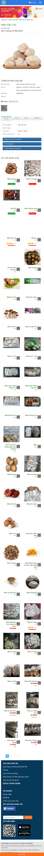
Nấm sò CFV (11, 356)
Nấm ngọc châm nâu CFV (31, 387)
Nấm (35, 445)
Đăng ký (6, 797)
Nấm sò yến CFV (31, 327)
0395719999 (27, 850)
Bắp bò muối (11, 297)
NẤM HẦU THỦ (13, 101)
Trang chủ (4, 19)
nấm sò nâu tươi (10, 711)
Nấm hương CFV (31, 415)
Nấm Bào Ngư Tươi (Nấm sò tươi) (11, 624)
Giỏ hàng (33, 2)
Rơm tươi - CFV (31, 356)
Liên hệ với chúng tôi (11, 780)
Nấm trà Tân (11, 327)
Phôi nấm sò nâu (31, 740)
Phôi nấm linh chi (31, 681)
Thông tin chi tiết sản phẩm (13, 139)
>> (19, 756)
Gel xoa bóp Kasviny (11, 269)
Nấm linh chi (11, 238)
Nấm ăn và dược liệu (26, 19)
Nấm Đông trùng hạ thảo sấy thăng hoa (30, 565)
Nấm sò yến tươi (10, 593)
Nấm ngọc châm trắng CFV (10, 387)
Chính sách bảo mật (10, 801)
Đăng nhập (7, 794)
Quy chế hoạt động (10, 773)
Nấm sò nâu (11, 681)
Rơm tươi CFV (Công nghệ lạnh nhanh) (10, 447)
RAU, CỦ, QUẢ (13, 19)
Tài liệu (5, 770)
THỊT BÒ (13, 208)
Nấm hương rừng (30, 208)
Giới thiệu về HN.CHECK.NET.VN (15, 767)
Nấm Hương (11, 563)
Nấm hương (11, 179)
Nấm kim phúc (31, 504)
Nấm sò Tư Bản (31, 179)
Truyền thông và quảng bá (12, 148)
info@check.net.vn (11, 852)
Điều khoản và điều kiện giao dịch (16, 777)
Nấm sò (34, 238)
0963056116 (35, 850)
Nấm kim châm (31, 297)
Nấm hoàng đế (32, 593)
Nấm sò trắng (32, 474)
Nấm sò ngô (11, 652)
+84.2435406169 (13, 850)
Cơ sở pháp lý (8, 144)
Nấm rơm (12, 533)
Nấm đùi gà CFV (10, 415)
